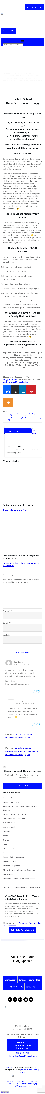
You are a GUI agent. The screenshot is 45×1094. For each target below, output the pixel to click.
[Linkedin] (22, 389)
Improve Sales (8, 853)
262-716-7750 (22, 1053)
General (6, 840)
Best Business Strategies (27, 414)
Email (7, 623)
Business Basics (9, 416)
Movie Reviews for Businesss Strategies (19, 870)
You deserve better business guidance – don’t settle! (22, 557)
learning (37, 418)
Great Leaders (8, 848)
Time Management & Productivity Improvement (22, 79)
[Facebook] (7, 389)
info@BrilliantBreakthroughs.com (22, 1056)
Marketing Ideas (9, 861)
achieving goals (9, 414)
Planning (6, 420)
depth (5, 836)
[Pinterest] (30, 389)
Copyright (8, 1067)
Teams (6, 883)
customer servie (9, 827)
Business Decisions (10, 798)
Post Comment (22, 652)
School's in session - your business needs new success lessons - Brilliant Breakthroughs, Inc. (22, 751)
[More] (7, 400)
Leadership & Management (19, 78)
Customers (7, 831)
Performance (8, 874)
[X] (15, 389)
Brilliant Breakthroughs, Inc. (15, 382)
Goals (37, 75)
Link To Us (22, 1072)
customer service (9, 823)
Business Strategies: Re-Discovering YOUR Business (23, 74)
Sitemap (36, 1070)
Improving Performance (23, 418)
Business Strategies (13, 73)
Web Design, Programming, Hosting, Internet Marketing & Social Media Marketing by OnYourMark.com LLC (22, 1083)
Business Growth (24, 416)
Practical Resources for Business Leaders (19, 878)
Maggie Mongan (10, 379)
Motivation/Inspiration (11, 865)
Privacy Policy (26, 1070)
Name (7, 611)
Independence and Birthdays (18, 505)
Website (7, 635)
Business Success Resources (14, 814)
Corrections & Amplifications (14, 818)
